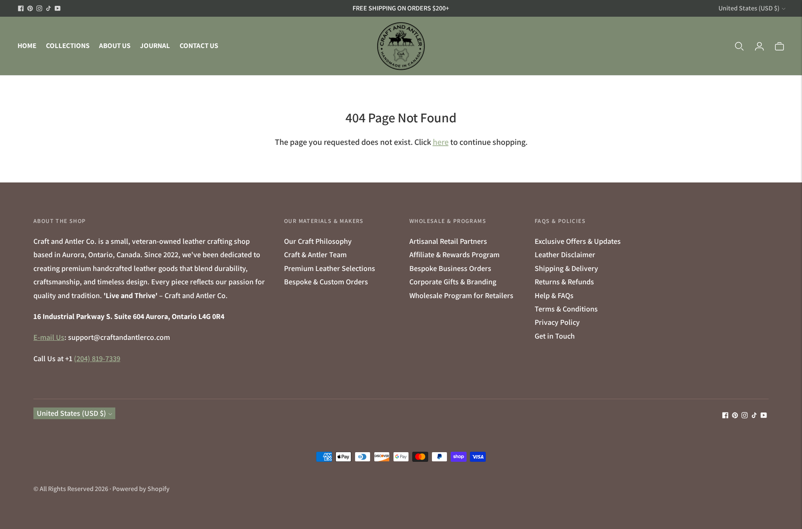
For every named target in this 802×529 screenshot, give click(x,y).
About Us (114, 45)
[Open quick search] (739, 46)
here (441, 142)
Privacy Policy (557, 322)
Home (27, 45)
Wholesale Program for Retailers (461, 295)
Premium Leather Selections (329, 268)
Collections (67, 45)
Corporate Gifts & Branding (452, 281)
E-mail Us (48, 337)
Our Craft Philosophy (318, 241)
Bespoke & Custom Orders (326, 281)
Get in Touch (555, 336)
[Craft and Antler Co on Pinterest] (30, 8)
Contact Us (199, 45)
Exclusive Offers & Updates (578, 241)
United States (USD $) (748, 8)
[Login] (759, 46)
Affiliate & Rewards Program (454, 254)
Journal (155, 45)
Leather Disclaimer (565, 254)
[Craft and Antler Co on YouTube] (58, 8)
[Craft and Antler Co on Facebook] (21, 8)
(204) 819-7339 (97, 358)
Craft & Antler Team (315, 254)
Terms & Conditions (566, 309)
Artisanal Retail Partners (448, 241)
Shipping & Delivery (566, 268)
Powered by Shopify (141, 488)
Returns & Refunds (564, 281)
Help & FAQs (554, 295)
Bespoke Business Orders (450, 268)
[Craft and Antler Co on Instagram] (39, 8)
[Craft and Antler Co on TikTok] (48, 8)
